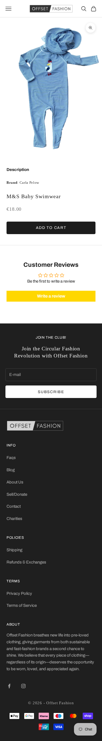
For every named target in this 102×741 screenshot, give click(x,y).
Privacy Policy (19, 593)
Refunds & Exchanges (26, 562)
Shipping (14, 550)
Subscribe (51, 392)
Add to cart (51, 228)
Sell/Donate (17, 494)
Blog (11, 470)
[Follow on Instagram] (23, 686)
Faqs (11, 457)
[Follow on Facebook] (9, 686)
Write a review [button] (51, 296)
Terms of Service (22, 605)
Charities (14, 518)
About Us (15, 482)
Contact (14, 506)
